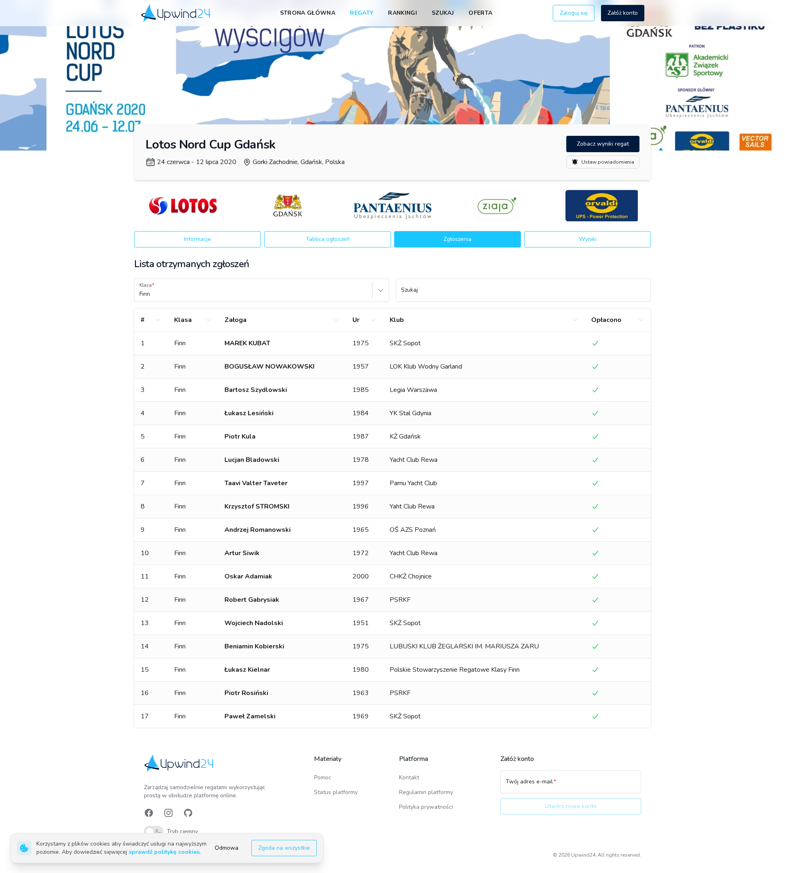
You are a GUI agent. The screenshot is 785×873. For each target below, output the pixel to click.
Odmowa (226, 848)
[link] (176, 13)
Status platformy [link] (336, 792)
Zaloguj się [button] (574, 13)
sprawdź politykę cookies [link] (164, 852)
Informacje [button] (197, 239)
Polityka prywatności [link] (426, 807)
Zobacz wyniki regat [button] (603, 144)
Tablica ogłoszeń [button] (328, 239)
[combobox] (140, 294)
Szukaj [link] (443, 13)
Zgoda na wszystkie (284, 848)
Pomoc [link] (322, 777)
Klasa (145, 285)
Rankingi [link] (402, 13)
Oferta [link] (480, 13)
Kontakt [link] (409, 777)
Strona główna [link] (308, 13)
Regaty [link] (361, 13)
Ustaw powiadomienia (607, 162)
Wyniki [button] (588, 239)
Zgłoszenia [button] (457, 239)
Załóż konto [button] (623, 13)
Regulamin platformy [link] (426, 792)
